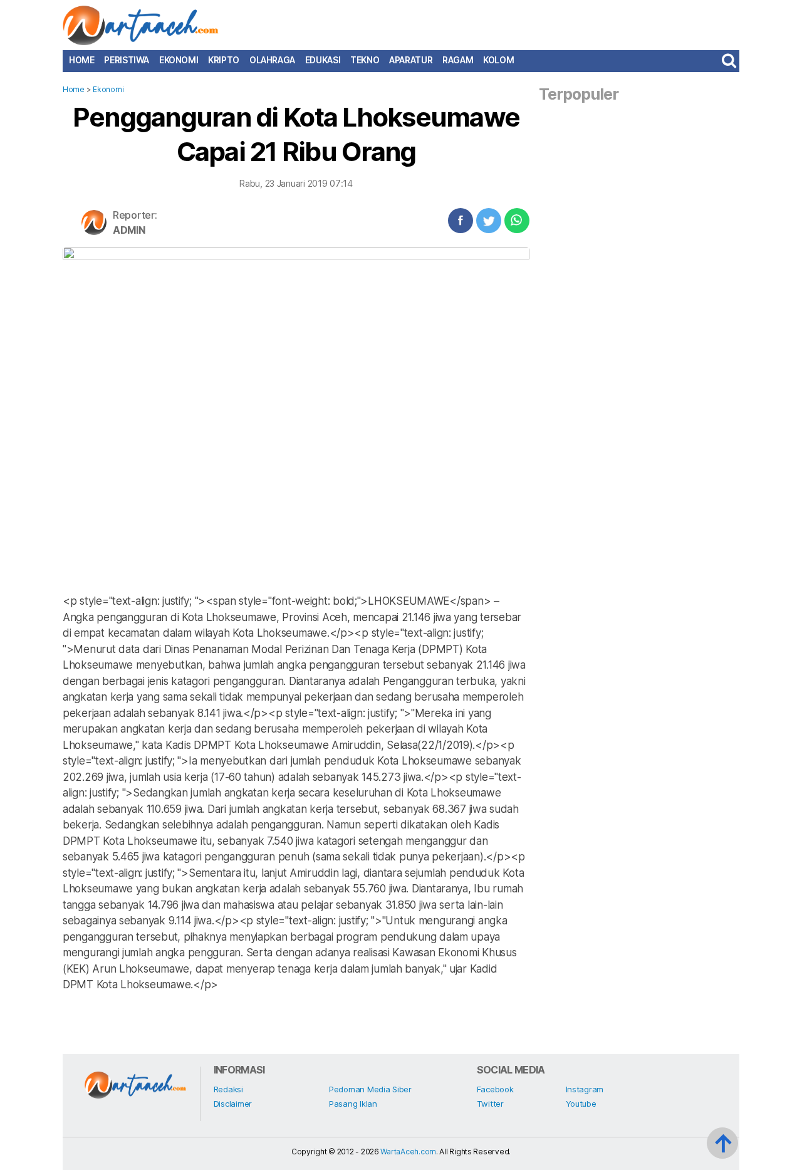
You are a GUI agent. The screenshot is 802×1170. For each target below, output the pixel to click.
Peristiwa (126, 60)
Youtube (581, 1104)
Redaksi (228, 1089)
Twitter (490, 1104)
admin (129, 230)
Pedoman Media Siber (370, 1089)
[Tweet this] (488, 220)
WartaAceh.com (408, 1151)
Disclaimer (233, 1104)
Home (81, 60)
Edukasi (322, 60)
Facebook (495, 1089)
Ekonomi (178, 60)
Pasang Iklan (353, 1104)
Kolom (498, 60)
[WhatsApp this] (516, 220)
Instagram (585, 1089)
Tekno (364, 60)
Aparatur (410, 60)
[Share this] (460, 220)
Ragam (457, 60)
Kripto (223, 60)
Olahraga (272, 60)
